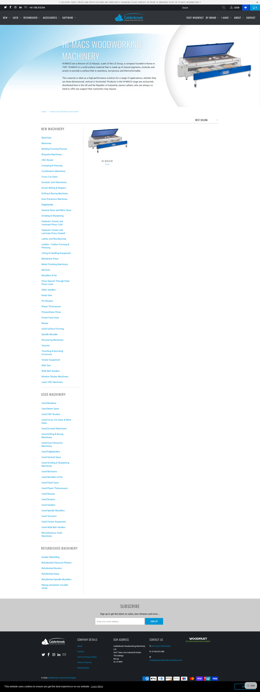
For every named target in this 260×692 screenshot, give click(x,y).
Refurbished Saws (50, 573)
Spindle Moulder (50, 334)
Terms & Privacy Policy (87, 657)
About (238, 17)
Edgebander (47, 204)
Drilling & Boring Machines (55, 193)
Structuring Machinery (52, 340)
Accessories (50, 17)
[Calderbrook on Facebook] (10, 7)
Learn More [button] (97, 686)
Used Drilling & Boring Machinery (52, 436)
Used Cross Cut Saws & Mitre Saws (56, 421)
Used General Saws (51, 457)
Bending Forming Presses (54, 149)
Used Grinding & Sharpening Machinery (55, 464)
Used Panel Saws (50, 482)
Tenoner (46, 345)
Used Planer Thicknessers (55, 488)
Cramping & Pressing (52, 165)
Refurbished (30, 17)
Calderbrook (53, 678)
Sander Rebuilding (50, 557)
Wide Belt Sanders (51, 371)
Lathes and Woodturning (54, 238)
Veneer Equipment (51, 360)
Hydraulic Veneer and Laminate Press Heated (53, 232)
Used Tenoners (49, 516)
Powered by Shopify (67, 678)
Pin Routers (47, 301)
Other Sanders (49, 289)
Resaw (45, 323)
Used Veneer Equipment (54, 521)
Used (16, 17)
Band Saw (46, 137)
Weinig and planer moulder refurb (55, 587)
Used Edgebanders (51, 451)
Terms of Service (84, 662)
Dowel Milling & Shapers (54, 188)
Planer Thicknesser (51, 306)
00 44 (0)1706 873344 (161, 646)
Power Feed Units (50, 317)
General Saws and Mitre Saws (56, 210)
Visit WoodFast (195, 17)
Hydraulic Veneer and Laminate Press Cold (52, 223)
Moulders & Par (49, 275)
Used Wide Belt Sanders (53, 527)
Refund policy (83, 668)
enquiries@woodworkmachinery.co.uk (166, 660)
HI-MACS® (107, 141)
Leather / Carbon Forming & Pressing (55, 246)
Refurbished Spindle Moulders (56, 579)
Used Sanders (48, 505)
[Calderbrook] (130, 17)
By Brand (211, 17)
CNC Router (47, 160)
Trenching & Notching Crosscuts (52, 353)
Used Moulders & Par (52, 477)
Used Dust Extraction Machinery (52, 444)
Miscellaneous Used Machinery (52, 534)
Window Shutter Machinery (55, 376)
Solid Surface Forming (53, 328)
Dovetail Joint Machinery (54, 182)
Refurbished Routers (52, 568)
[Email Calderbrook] (25, 7)
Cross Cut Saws (50, 176)
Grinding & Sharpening (52, 215)
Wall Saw (46, 365)
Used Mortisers (49, 471)
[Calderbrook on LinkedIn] (20, 7)
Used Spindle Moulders (53, 510)
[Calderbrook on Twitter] (5, 7)
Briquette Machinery (52, 154)
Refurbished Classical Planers (56, 562)
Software (68, 17)
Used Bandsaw (49, 403)
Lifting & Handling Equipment (56, 253)
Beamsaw (46, 143)
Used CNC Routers (51, 414)
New (5, 17)
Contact (250, 17)
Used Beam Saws (50, 408)
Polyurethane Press (51, 312)
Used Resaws (48, 493)
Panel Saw (47, 295)
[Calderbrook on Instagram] (15, 7)
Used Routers (48, 499)
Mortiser (46, 270)
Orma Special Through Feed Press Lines (55, 283)
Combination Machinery (53, 171)
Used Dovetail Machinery (54, 428)
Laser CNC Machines (52, 382)
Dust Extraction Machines (54, 199)
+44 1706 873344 (37, 7)
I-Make (225, 17)
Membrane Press (50, 258)
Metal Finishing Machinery (55, 264)
